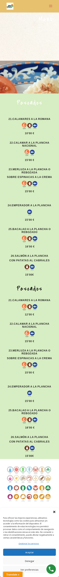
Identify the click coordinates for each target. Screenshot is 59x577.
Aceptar (29, 552)
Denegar (29, 561)
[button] (54, 511)
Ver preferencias (29, 569)
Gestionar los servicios (29, 543)
